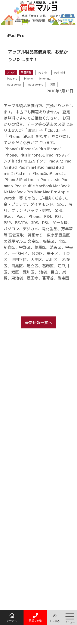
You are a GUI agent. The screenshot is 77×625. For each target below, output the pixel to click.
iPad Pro (12, 78)
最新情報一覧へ (38, 322)
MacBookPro (35, 84)
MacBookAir (14, 84)
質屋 (52, 84)
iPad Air (42, 72)
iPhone (28, 78)
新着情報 (26, 72)
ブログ (11, 72)
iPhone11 (45, 78)
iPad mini (59, 72)
